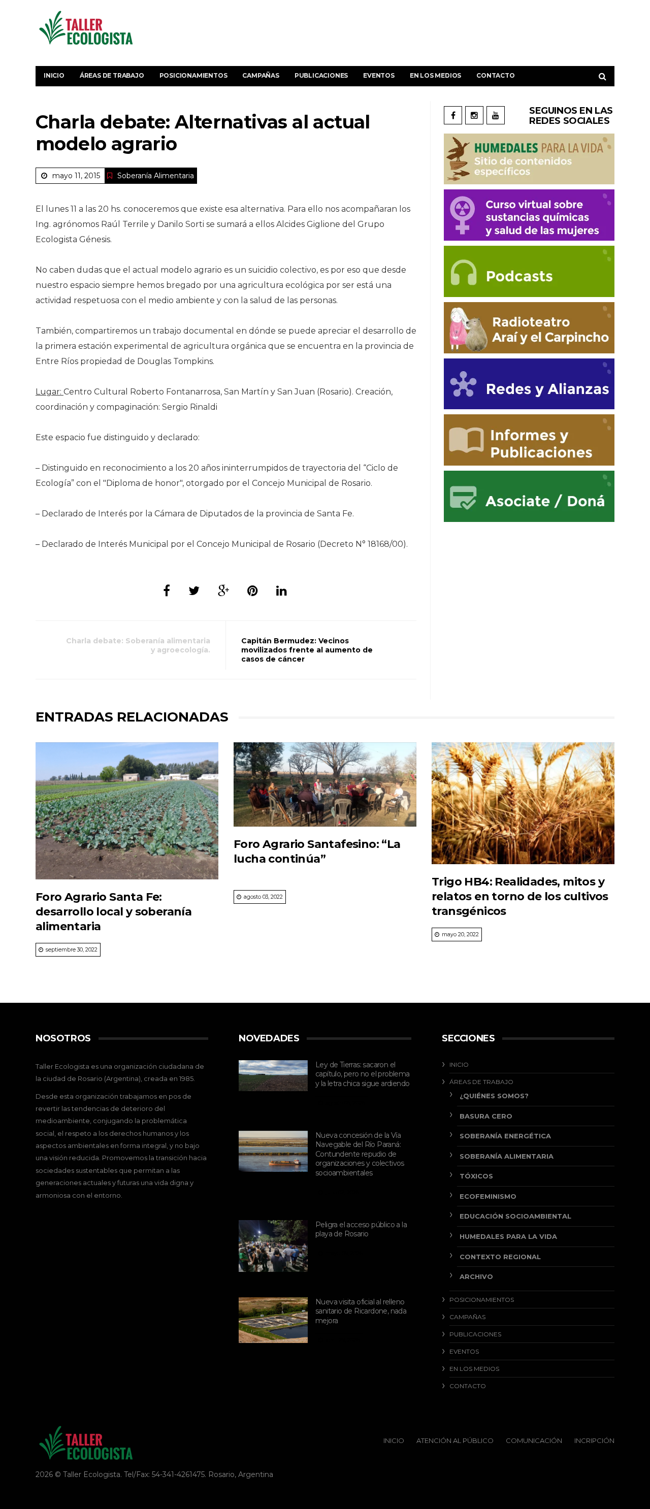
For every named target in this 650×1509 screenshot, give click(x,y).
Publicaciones (321, 75)
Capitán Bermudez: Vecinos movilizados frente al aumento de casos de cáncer (307, 650)
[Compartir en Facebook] (166, 590)
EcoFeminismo (488, 1196)
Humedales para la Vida (508, 1236)
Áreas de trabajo (112, 75)
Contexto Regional (500, 1257)
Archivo (476, 1276)
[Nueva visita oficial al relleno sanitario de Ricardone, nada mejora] (273, 1320)
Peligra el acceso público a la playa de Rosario (361, 1229)
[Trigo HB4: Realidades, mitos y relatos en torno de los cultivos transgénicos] (523, 803)
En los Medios (435, 75)
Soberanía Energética (505, 1136)
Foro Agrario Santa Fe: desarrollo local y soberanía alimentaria (113, 912)
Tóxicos (476, 1176)
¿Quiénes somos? (494, 1096)
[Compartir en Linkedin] (281, 590)
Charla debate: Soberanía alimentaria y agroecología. (138, 645)
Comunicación (534, 1440)
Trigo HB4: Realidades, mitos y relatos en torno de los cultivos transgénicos (520, 896)
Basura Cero (486, 1116)
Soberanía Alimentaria (155, 175)
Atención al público (455, 1440)
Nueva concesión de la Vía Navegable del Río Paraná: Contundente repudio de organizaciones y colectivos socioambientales (359, 1154)
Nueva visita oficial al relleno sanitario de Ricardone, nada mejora (360, 1311)
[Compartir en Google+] (223, 590)
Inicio (54, 75)
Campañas (260, 75)
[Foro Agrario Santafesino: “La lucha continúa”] (325, 784)
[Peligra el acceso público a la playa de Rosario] (273, 1246)
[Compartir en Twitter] (194, 590)
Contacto (495, 75)
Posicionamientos (193, 75)
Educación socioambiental (515, 1216)
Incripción (594, 1440)
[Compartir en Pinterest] (252, 590)
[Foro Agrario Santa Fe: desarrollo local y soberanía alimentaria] (127, 810)
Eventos (379, 75)
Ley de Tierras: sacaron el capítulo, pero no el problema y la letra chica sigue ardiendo (362, 1074)
